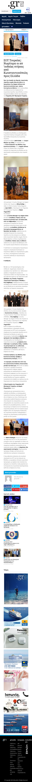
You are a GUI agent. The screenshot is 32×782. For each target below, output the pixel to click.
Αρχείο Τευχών (13, 16)
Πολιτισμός (16, 20)
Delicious (25, 489)
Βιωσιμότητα (9, 54)
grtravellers (5, 26)
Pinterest (17, 489)
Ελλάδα (17, 54)
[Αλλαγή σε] (12, 26)
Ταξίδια (22, 16)
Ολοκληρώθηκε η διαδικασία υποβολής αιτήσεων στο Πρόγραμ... (12, 525)
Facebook (8, 486)
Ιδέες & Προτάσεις (8, 23)
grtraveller (14, 56)
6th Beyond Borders (20, 745)
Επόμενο (24, 29)
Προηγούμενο (9, 29)
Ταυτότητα (13, 760)
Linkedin (9, 489)
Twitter (17, 486)
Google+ (25, 486)
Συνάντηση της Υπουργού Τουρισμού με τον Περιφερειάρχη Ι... (11, 561)
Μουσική (18, 23)
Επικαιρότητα (6, 20)
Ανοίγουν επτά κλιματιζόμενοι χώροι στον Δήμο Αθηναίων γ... (11, 543)
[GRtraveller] (16, 8)
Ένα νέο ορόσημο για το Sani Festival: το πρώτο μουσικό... (11, 508)
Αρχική (4, 16)
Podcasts (26, 23)
